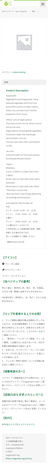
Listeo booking (18, 72)
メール (38, 331)
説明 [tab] (6, 82)
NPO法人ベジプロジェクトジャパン (18, 424)
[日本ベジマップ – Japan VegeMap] (8, 4)
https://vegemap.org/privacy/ (19, 458)
